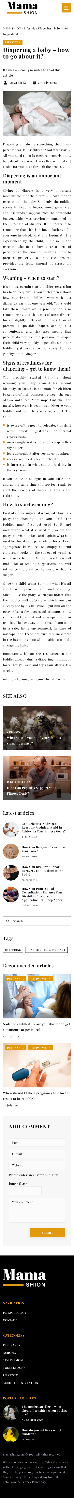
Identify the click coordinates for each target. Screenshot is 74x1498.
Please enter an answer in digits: (33, 1175)
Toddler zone (14, 1368)
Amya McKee (18, 82)
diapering (13, 950)
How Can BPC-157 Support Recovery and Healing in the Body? (42, 870)
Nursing (9, 1353)
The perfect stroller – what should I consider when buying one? (44, 1410)
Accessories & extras (20, 1383)
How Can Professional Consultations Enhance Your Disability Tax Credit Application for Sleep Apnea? (43, 894)
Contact (10, 1320)
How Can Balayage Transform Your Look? (44, 849)
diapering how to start (46, 950)
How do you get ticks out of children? (41, 1432)
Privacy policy (14, 1312)
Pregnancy (11, 1345)
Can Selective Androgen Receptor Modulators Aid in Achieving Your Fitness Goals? (44, 827)
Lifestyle (12, 42)
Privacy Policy (31, 1482)
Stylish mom (13, 1360)
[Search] (7, 921)
